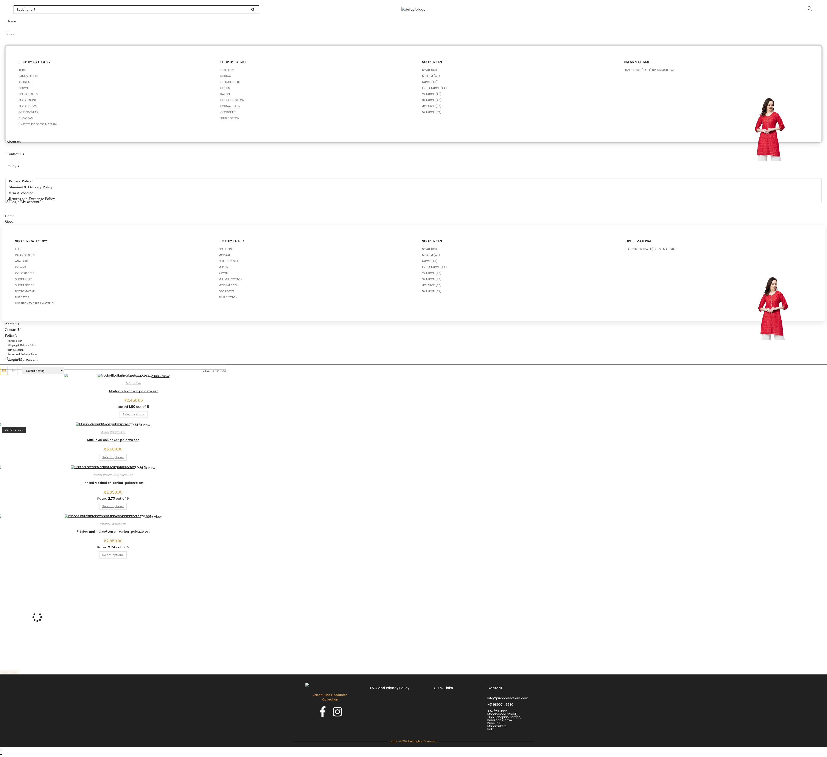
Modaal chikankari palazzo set (133, 391)
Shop (9, 222)
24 (218, 370)
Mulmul (104, 524)
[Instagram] (337, 711)
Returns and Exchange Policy (22, 354)
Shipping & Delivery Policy (22, 345)
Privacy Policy (15, 340)
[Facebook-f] (322, 711)
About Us (440, 711)
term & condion (15, 349)
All (224, 370)
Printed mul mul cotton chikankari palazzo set (113, 531)
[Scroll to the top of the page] (1, 754)
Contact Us (13, 329)
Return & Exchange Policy (389, 711)
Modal (98, 475)
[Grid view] (4, 371)
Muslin (105, 432)
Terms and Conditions (386, 717)
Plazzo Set (126, 475)
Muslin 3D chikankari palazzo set (113, 440)
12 (212, 370)
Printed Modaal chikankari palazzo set (113, 483)
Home (9, 216)
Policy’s (11, 335)
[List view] (14, 371)
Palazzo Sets (133, 383)
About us (12, 324)
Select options (133, 414)
